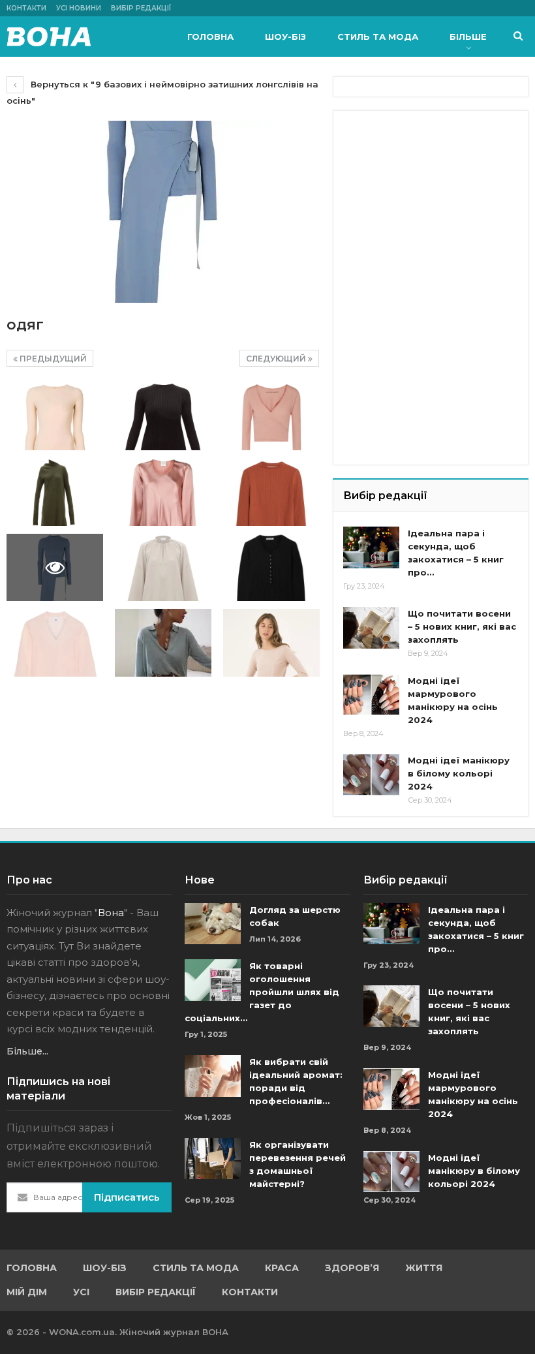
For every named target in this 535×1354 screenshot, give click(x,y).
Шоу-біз (285, 36)
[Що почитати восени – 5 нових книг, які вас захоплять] (371, 628)
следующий (277, 358)
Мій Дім (27, 1292)
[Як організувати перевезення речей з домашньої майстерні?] (213, 1159)
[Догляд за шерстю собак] (213, 924)
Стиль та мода (377, 36)
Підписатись (127, 1197)
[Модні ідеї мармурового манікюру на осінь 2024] (371, 695)
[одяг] (55, 416)
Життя (423, 1268)
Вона (111, 912)
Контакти (26, 8)
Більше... (27, 1051)
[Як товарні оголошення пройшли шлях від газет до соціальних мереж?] (213, 980)
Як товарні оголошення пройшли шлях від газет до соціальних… (262, 992)
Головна (210, 36)
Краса (282, 1268)
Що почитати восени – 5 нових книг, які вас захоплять (462, 626)
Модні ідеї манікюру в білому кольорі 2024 (459, 773)
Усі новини (78, 8)
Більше (468, 36)
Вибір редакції (141, 8)
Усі (81, 1292)
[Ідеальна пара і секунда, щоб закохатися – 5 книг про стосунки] (371, 547)
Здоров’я (352, 1268)
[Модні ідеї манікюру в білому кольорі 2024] (371, 774)
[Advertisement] (438, 202)
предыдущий (52, 358)
